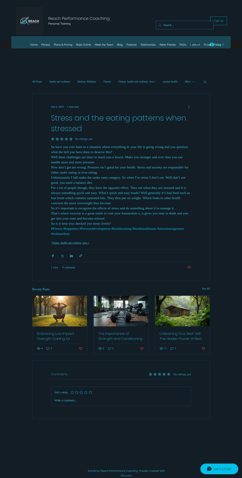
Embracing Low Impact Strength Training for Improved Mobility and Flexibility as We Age (55, 336)
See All (206, 288)
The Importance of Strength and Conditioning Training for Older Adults (120, 336)
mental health (170, 81)
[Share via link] (80, 256)
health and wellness (59, 81)
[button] (205, 81)
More (188, 81)
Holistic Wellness (87, 81)
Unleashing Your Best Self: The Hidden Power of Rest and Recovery (181, 336)
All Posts (37, 81)
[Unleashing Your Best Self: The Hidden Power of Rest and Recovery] (182, 311)
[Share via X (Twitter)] (62, 256)
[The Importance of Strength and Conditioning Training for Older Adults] (121, 311)
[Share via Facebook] (53, 256)
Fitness (107, 81)
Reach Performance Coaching (79, 18)
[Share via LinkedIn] (71, 256)
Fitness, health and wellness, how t (136, 81)
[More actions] (188, 107)
